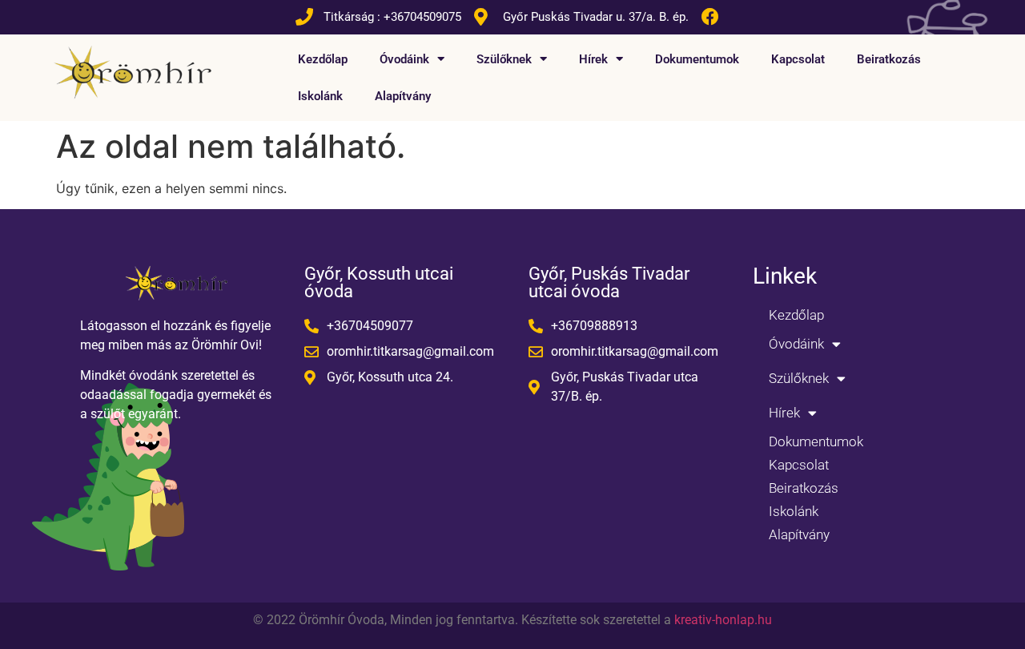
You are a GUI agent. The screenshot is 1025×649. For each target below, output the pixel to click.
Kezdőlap (323, 59)
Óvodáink (404, 59)
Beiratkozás (889, 59)
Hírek (593, 59)
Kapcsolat (798, 59)
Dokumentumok (697, 59)
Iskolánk (320, 96)
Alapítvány (403, 96)
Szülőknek (504, 59)
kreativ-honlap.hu (723, 619)
